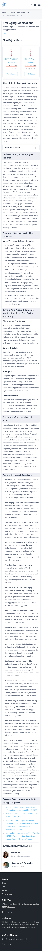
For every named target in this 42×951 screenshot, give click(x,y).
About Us (7, 944)
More (4, 33)
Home (4, 12)
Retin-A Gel (30, 59)
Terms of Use (7, 894)
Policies (4, 890)
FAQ (3, 887)
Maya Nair (15, 853)
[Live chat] (31, 5)
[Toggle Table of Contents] (36, 147)
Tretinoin (11, 62)
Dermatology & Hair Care (19, 12)
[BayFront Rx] (11, 4)
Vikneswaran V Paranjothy (22, 863)
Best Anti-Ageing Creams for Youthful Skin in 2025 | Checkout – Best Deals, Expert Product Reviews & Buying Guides (22, 836)
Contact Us (8, 912)
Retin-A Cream (11, 59)
